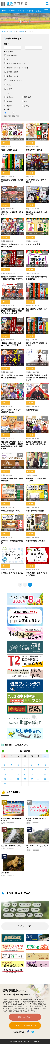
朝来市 (9, 101)
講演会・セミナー (13, 76)
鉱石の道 (35, 910)
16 (5, 774)
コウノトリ (8, 915)
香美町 (26, 106)
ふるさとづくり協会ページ (24, 1025)
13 (32, 770)
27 (32, 779)
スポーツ (10, 59)
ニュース (12, 11)
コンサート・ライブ (14, 80)
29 (45, 779)
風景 (14, 905)
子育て (9, 89)
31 (12, 784)
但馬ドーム (20, 915)
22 (45, 774)
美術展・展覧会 (12, 72)
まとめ (6, 905)
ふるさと (30, 11)
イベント (21, 11)
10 (12, 770)
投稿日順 (7, 116)
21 (38, 774)
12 (25, 770)
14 (38, 770)
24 (12, 779)
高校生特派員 (23, 910)
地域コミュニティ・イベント (17, 68)
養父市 (9, 106)
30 (5, 784)
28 (38, 779)
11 (18, 770)
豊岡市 (26, 101)
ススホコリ (5, 873)
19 (25, 774)
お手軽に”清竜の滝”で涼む (11, 846)
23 (5, 779)
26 (25, 779)
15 (45, 770)
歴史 (13, 910)
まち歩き (36, 905)
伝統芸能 (21, 31)
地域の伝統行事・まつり (16, 63)
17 (12, 774)
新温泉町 (27, 97)
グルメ (9, 85)
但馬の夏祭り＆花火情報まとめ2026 (12, 819)
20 (32, 774)
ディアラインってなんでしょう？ (37, 846)
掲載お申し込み (24, 1017)
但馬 (30, 915)
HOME (4, 31)
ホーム (4, 11)
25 (18, 779)
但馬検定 (38, 915)
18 (18, 774)
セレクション (25, 905)
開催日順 (15, 116)
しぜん (38, 11)
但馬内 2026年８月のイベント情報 (37, 819)
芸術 (6, 910)
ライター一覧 (24, 926)
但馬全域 (10, 97)
